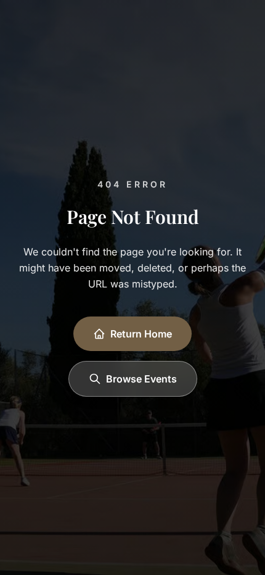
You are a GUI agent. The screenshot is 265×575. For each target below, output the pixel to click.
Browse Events (141, 379)
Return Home (141, 334)
